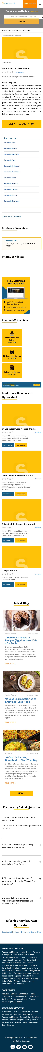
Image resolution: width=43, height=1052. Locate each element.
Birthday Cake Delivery (12, 357)
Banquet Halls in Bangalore (13, 984)
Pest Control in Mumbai (11, 963)
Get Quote (21, 445)
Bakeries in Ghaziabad (11, 201)
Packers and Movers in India (13, 952)
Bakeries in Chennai (11, 189)
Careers (14, 994)
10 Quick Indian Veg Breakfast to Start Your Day (21, 759)
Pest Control (28, 1014)
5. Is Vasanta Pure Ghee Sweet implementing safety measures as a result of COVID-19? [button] (17, 901)
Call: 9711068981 (30, 4)
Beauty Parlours (31, 1020)
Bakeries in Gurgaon (11, 184)
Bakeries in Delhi (9, 143)
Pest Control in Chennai (11, 971)
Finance (16, 1012)
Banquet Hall (25, 1017)
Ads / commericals (19, 996)
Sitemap (10, 1025)
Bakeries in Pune (9, 160)
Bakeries (11, 30)
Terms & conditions (19, 999)
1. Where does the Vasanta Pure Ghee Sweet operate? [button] (18, 818)
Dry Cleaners (15, 1022)
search (21, 22)
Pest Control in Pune (29, 968)
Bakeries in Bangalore (11, 154)
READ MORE (9, 664)
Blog (3, 1025)
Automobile (6, 1012)
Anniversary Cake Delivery (12, 340)
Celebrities (25, 1012)
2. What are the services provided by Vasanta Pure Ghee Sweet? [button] (17, 846)
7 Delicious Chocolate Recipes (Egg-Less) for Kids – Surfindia (21, 640)
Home (4, 30)
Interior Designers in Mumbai (19, 973)
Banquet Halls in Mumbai (24, 981)
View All (21, 793)
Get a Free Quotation (21, 124)
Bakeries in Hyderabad (23, 30)
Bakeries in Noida (10, 178)
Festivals (17, 1014)
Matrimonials (7, 1014)
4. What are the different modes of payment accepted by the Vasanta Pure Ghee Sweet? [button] (19, 881)
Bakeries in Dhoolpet (10, 932)
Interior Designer (16, 1020)
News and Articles (30, 1022)
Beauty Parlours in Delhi (24, 955)
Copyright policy (15, 1002)
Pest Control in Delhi (30, 960)
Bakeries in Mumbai (10, 148)
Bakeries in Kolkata (10, 195)
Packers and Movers (10, 1017)
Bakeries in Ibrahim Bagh (31, 932)
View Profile (8, 445)
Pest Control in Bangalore (21, 965)
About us (5, 994)
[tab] (21, 825)
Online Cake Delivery (12, 373)
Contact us (23, 994)
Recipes (35, 1012)
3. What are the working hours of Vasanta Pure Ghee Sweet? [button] (16, 862)
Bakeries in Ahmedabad (12, 172)
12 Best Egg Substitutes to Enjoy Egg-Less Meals (20, 700)
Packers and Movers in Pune (13, 957)
